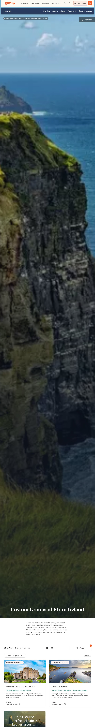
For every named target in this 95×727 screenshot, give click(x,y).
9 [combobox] (20, 648)
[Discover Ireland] (70, 683)
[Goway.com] (10, 3)
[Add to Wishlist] (43, 662)
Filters (85, 647)
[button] (87, 19)
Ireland (27, 18)
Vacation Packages (58, 11)
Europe (21, 18)
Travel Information (85, 11)
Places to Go (72, 11)
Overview (46, 11)
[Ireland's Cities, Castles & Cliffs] (25, 683)
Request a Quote (80, 3)
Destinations (14, 18)
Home (6, 18)
